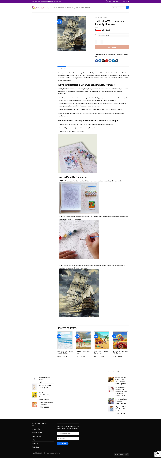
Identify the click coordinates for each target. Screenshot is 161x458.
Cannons (109, 54)
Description (62, 68)
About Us (35, 443)
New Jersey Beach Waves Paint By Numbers (65, 352)
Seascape (103, 18)
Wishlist (88, 8)
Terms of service (37, 432)
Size (96, 35)
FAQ (73, 8)
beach (105, 54)
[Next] (129, 346)
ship (96, 56)
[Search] (127, 7)
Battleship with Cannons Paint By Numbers (92, 84)
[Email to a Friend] (103, 60)
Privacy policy (36, 429)
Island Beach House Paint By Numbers (101, 352)
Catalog (61, 8)
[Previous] (57, 346)
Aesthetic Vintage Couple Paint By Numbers (120, 352)
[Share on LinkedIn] (113, 60)
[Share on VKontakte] (110, 60)
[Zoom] (60, 49)
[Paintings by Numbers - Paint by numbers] (41, 8)
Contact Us (80, 8)
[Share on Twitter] (99, 60)
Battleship (100, 54)
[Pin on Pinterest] (106, 60)
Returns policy (36, 436)
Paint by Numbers (110, 75)
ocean (113, 54)
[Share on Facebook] (96, 60)
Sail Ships (118, 54)
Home (55, 8)
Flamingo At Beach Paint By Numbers (84, 352)
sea (127, 54)
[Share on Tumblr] (116, 60)
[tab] (62, 68)
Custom (68, 8)
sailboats (123, 54)
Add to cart (112, 47)
